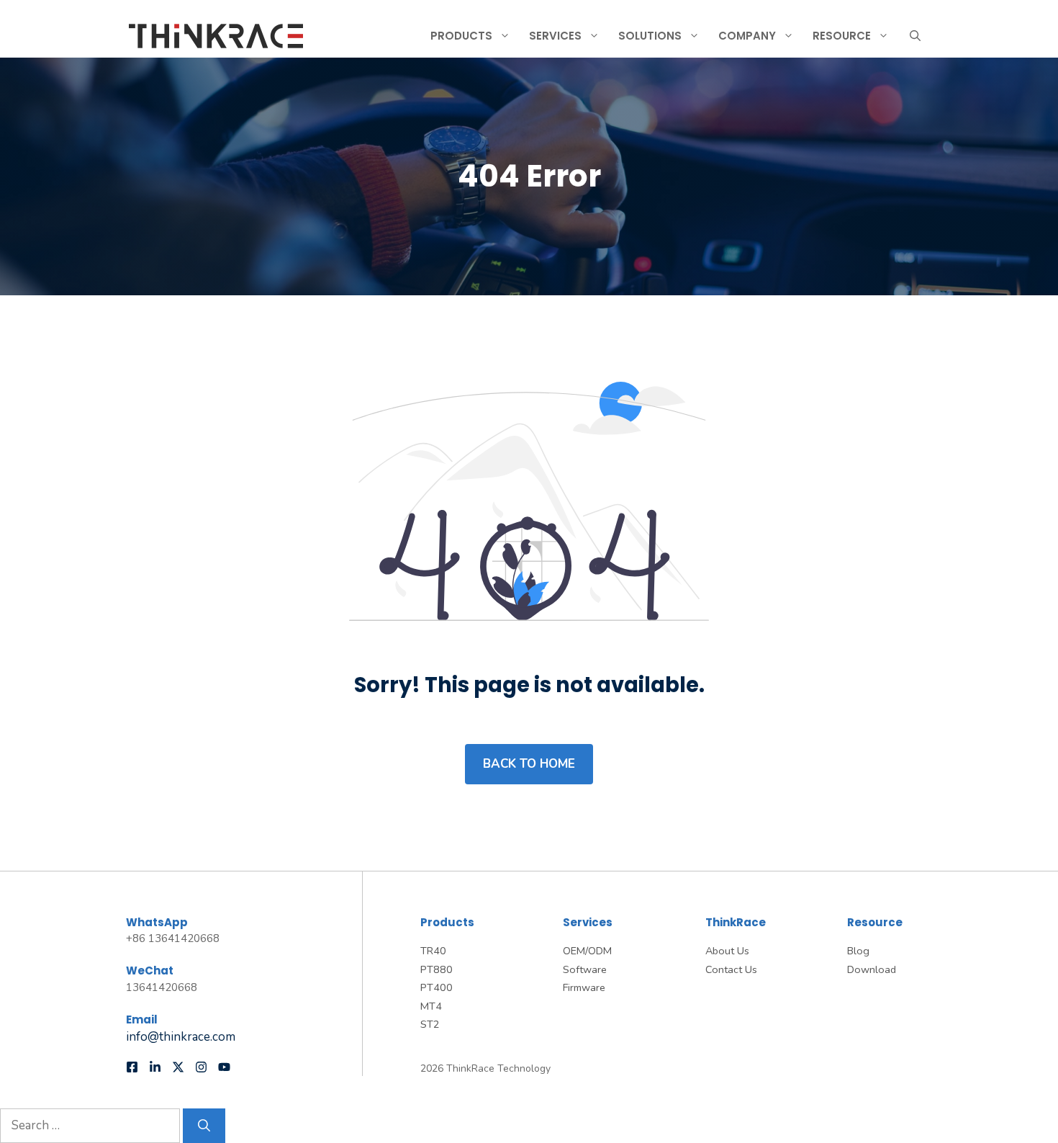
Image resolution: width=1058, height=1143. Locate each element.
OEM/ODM (587, 950)
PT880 (436, 969)
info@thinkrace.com (180, 1036)
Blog (858, 950)
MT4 (431, 1006)
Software (585, 969)
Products (461, 35)
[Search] (204, 1125)
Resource (842, 35)
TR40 (433, 950)
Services (555, 35)
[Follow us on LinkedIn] (155, 1067)
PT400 (436, 987)
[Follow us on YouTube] (224, 1067)
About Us (727, 950)
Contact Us (731, 969)
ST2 (430, 1024)
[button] (915, 36)
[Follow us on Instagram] (201, 1067)
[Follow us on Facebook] (132, 1067)
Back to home (529, 764)
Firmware (584, 987)
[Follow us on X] (178, 1067)
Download (871, 969)
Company (747, 35)
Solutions (650, 35)
